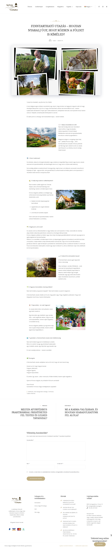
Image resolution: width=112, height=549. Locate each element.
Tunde (54, 40)
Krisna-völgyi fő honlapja (41, 506)
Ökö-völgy (37, 512)
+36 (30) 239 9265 (92, 508)
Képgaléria (60, 6)
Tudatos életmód (31, 393)
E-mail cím (60, 463)
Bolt (36, 509)
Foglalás (69, 6)
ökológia (45, 391)
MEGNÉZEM (100, 544)
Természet (50, 391)
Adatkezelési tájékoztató (81, 545)
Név (28, 463)
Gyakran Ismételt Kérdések (66, 545)
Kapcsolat (78, 6)
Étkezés (30, 6)
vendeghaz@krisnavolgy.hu (95, 506)
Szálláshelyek (39, 6)
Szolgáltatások (50, 6)
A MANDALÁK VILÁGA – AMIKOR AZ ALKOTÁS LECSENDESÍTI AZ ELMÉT (69, 502)
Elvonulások (37, 502)
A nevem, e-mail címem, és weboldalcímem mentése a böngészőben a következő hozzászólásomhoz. (54, 472)
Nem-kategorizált (38, 391)
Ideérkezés (30, 391)
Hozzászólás (30, 440)
